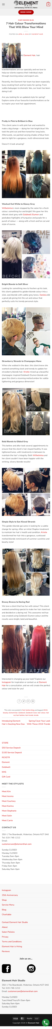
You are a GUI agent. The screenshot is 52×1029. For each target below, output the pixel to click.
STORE (5, 742)
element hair (13, 713)
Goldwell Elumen (31, 214)
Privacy (5, 936)
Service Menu (8, 904)
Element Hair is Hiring (12, 946)
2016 (45, 710)
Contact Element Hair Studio (15, 922)
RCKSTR (6, 757)
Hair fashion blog (26, 20)
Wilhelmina (7, 208)
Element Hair (37, 34)
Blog (4, 909)
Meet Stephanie (9, 810)
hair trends (29, 715)
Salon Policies (8, 932)
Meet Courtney (9, 801)
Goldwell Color (31, 713)
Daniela (43, 295)
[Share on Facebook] (19, 701)
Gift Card (6, 776)
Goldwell (21, 713)
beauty (5, 713)
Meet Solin (7, 815)
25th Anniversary (10, 895)
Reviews (6, 951)
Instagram (6, 682)
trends (36, 715)
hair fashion (20, 715)
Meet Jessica (7, 796)
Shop (4, 900)
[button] (3, 4)
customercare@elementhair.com (17, 844)
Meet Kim (6, 791)
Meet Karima (8, 806)
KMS (4, 772)
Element (6, 762)
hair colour (41, 713)
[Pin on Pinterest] (33, 701)
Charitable (6, 914)
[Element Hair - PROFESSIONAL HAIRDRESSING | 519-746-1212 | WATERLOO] (26, 4)
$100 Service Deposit (12, 752)
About (5, 927)
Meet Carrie (7, 820)
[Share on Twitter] (24, 701)
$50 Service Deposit (11, 747)
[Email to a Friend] (28, 701)
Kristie (27, 371)
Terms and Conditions (12, 941)
